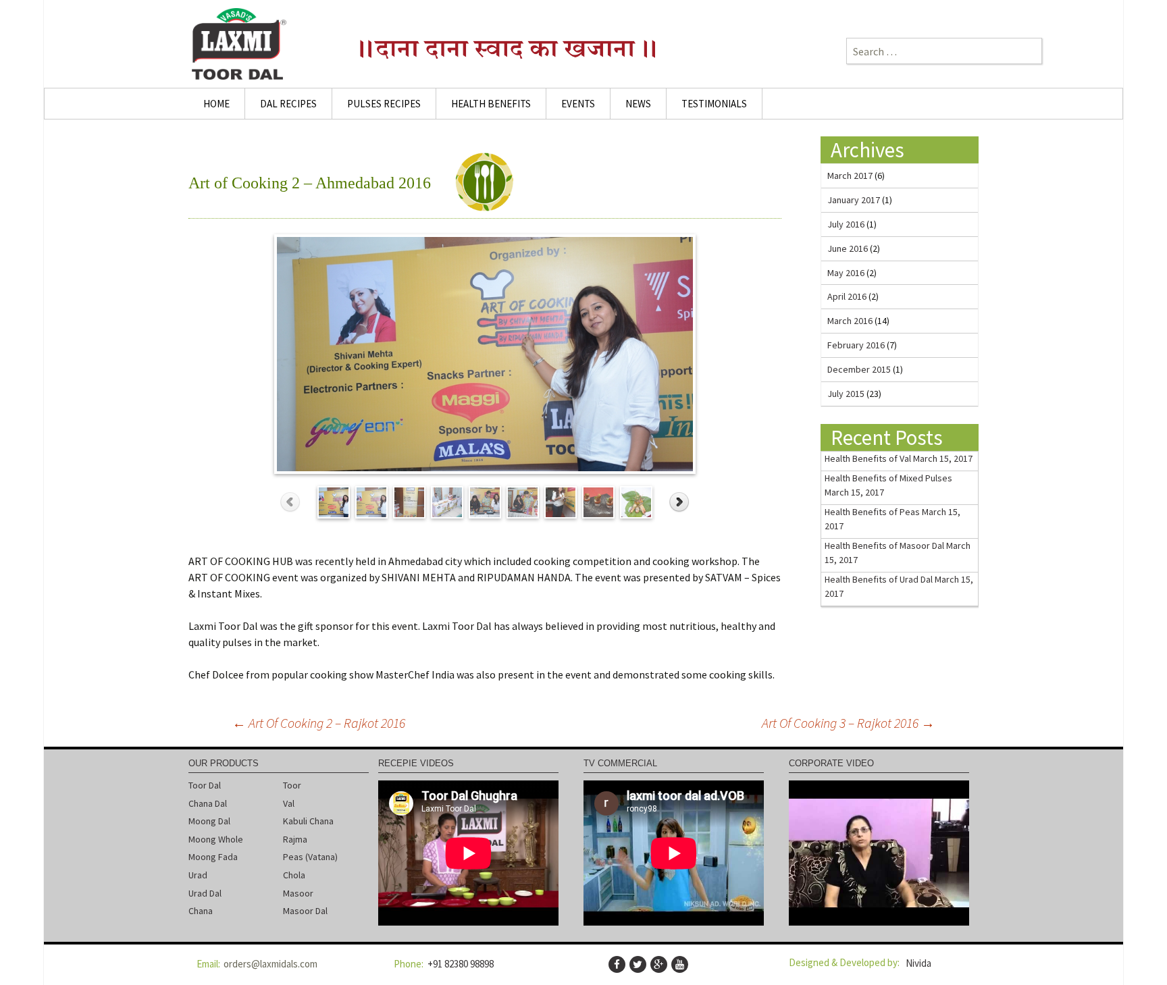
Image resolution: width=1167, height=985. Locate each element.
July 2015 (845, 394)
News (638, 103)
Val (288, 803)
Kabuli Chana (308, 821)
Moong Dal (209, 821)
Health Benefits (491, 103)
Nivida (918, 963)
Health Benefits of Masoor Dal (884, 545)
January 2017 (853, 200)
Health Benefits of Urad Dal (879, 579)
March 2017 (850, 175)
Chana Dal (207, 803)
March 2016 (850, 321)
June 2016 (847, 248)
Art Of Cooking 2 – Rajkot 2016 (318, 722)
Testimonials (714, 103)
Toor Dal (204, 785)
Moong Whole (215, 839)
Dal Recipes (288, 103)
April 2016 (846, 296)
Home (216, 103)
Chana (200, 911)
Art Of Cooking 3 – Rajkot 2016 (848, 722)
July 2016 (845, 224)
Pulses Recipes (384, 103)
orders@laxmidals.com (270, 963)
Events (578, 103)
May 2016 (845, 273)
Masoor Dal (305, 911)
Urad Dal (205, 893)
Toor (292, 785)
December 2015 (859, 369)
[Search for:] (944, 51)
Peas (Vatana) (310, 857)
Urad (197, 875)
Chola (294, 875)
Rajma (295, 839)
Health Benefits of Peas (872, 512)
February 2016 (856, 345)
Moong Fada (213, 857)
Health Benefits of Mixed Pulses (888, 478)
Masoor (298, 893)
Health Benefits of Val (868, 458)
